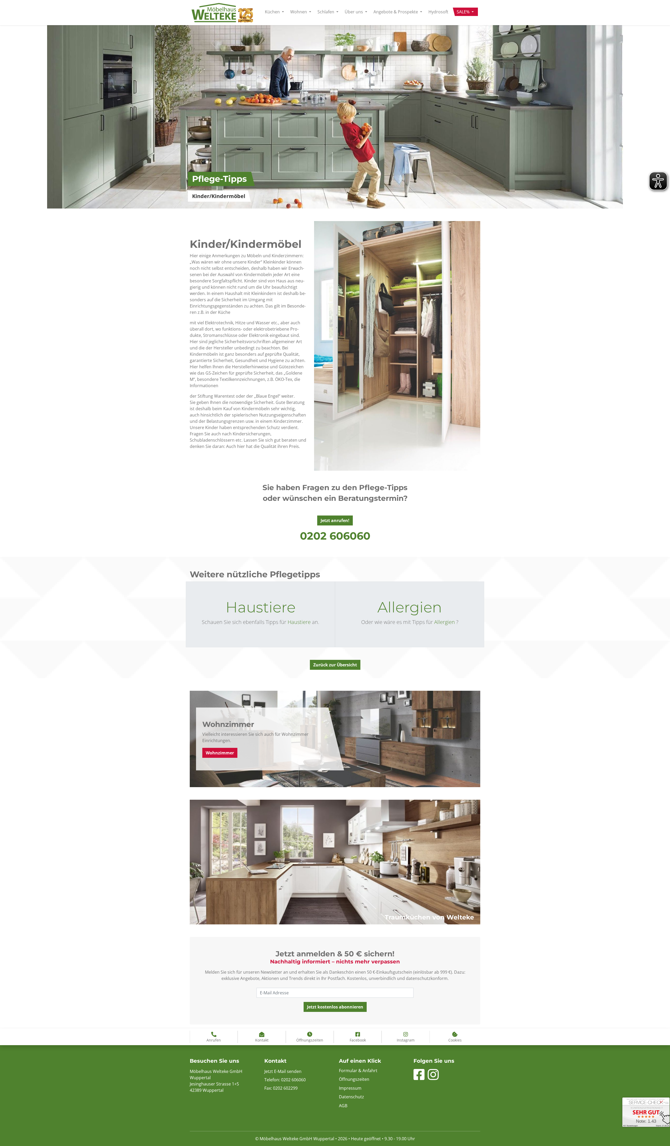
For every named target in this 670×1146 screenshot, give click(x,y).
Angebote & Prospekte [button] (396, 12)
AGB (343, 1106)
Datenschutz (351, 1097)
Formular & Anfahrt (358, 1070)
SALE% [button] (464, 12)
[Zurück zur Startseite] (222, 12)
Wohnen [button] (299, 12)
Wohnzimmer (220, 753)
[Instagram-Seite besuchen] (433, 1078)
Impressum (350, 1088)
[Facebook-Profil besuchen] (419, 1078)
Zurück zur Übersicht (335, 665)
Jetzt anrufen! (335, 520)
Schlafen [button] (326, 12)
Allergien (409, 607)
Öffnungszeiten (354, 1079)
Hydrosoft (438, 12)
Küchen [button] (273, 12)
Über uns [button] (354, 12)
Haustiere (260, 607)
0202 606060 (335, 535)
